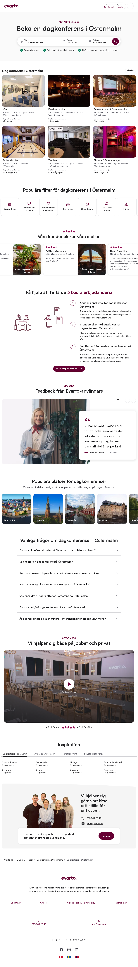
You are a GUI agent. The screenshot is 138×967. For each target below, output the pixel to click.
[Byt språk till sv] (69, 957)
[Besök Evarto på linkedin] (76, 949)
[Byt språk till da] (61, 957)
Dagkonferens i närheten (15, 753)
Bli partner (16, 902)
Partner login (121, 902)
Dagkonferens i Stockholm (50, 859)
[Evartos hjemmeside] (11, 6)
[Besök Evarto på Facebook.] (61, 949)
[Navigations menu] (130, 6)
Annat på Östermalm (44, 753)
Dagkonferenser (25, 859)
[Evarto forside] (69, 878)
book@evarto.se (95, 823)
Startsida (8, 859)
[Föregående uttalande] (127, 400)
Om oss (44, 902)
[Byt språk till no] (77, 957)
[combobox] (40, 42)
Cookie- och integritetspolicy (81, 902)
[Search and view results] (115, 41)
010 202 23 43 (94, 818)
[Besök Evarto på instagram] (69, 949)
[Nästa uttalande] (133, 400)
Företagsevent (70, 753)
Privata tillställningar (94, 753)
